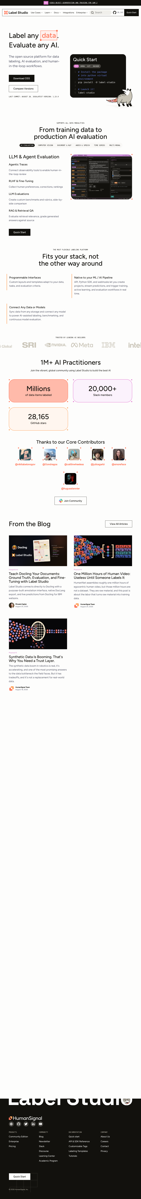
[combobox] (101, 12)
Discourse (44, 1151)
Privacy (104, 1151)
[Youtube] (40, 1124)
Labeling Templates (78, 1151)
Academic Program (48, 1160)
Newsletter (44, 1141)
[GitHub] (18, 1124)
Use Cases (35, 12)
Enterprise (81, 12)
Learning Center (47, 1156)
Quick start (74, 1136)
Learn (47, 12)
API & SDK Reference (79, 1141)
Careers (104, 1141)
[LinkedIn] (33, 1124)
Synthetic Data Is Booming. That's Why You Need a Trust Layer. (36, 659)
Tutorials (73, 1156)
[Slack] (11, 1124)
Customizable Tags (78, 1146)
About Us (105, 1136)
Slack (41, 1146)
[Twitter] (26, 1124)
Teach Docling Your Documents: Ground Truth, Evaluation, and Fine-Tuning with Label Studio (37, 577)
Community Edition (18, 1136)
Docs (56, 12)
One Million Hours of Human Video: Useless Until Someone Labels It (102, 575)
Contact (105, 1146)
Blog (41, 1136)
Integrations (68, 12)
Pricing (12, 1146)
